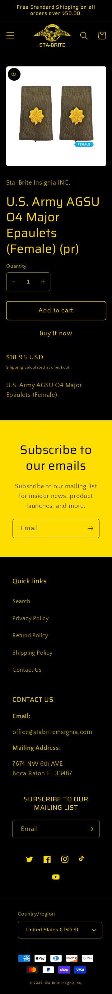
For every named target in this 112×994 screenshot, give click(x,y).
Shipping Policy (32, 653)
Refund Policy (30, 636)
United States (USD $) (52, 930)
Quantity (16, 266)
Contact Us (27, 670)
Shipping (14, 367)
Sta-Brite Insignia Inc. (63, 983)
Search (21, 601)
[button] (10, 35)
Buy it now (56, 333)
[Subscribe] (90, 528)
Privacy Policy (30, 619)
